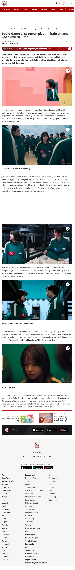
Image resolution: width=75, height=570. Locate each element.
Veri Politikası (31, 541)
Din (3, 515)
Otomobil (6, 512)
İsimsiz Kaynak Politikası (36, 563)
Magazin (53, 9)
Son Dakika (6, 490)
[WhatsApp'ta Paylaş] (66, 42)
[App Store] (38, 430)
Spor (61, 9)
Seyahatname (30, 500)
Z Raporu (29, 522)
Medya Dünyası (31, 512)
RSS (26, 531)
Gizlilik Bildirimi (32, 553)
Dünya (34, 9)
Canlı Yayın (6, 478)
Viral (4, 506)
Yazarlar (5, 525)
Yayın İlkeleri (31, 559)
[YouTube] (39, 456)
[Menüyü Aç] (71, 3)
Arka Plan (29, 493)
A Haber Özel (7, 481)
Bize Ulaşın (30, 534)
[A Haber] (4, 3)
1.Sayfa (28, 525)
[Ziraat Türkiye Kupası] (64, 3)
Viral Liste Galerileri (14, 29)
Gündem (17, 9)
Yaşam (26, 9)
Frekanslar (30, 544)
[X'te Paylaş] (62, 42)
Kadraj (27, 484)
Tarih (4, 518)
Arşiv (27, 547)
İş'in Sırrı (28, 515)
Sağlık (4, 522)
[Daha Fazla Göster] (70, 42)
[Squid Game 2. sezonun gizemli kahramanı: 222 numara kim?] (37, 86)
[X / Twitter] (29, 456)
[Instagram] (34, 456)
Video (4, 475)
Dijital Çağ (29, 518)
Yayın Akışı (29, 550)
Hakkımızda (30, 556)
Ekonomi (44, 9)
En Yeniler (7, 9)
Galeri (4, 528)
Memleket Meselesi (33, 497)
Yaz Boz (28, 481)
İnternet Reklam (32, 528)
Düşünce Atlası (31, 478)
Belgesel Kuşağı (31, 503)
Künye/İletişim (31, 538)
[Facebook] (24, 456)
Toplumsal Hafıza (32, 487)
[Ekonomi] (49, 3)
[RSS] (50, 456)
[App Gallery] (63, 430)
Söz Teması (29, 509)
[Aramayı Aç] (67, 3)
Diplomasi (29, 506)
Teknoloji (5, 509)
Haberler (4, 29)
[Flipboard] (45, 456)
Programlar (30, 475)
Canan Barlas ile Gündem (35, 490)
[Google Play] (51, 430)
